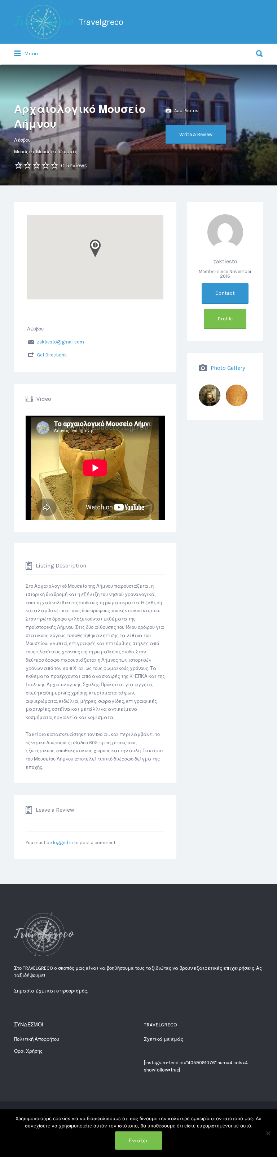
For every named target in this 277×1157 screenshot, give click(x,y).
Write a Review (195, 134)
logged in (63, 842)
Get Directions (52, 355)
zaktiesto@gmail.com (60, 342)
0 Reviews (74, 165)
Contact (225, 293)
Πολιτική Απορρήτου (36, 1039)
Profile (225, 319)
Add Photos (185, 110)
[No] (268, 1133)
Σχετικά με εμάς (163, 1039)
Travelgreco (101, 22)
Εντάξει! (139, 1140)
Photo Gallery (228, 367)
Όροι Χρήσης (28, 1051)
